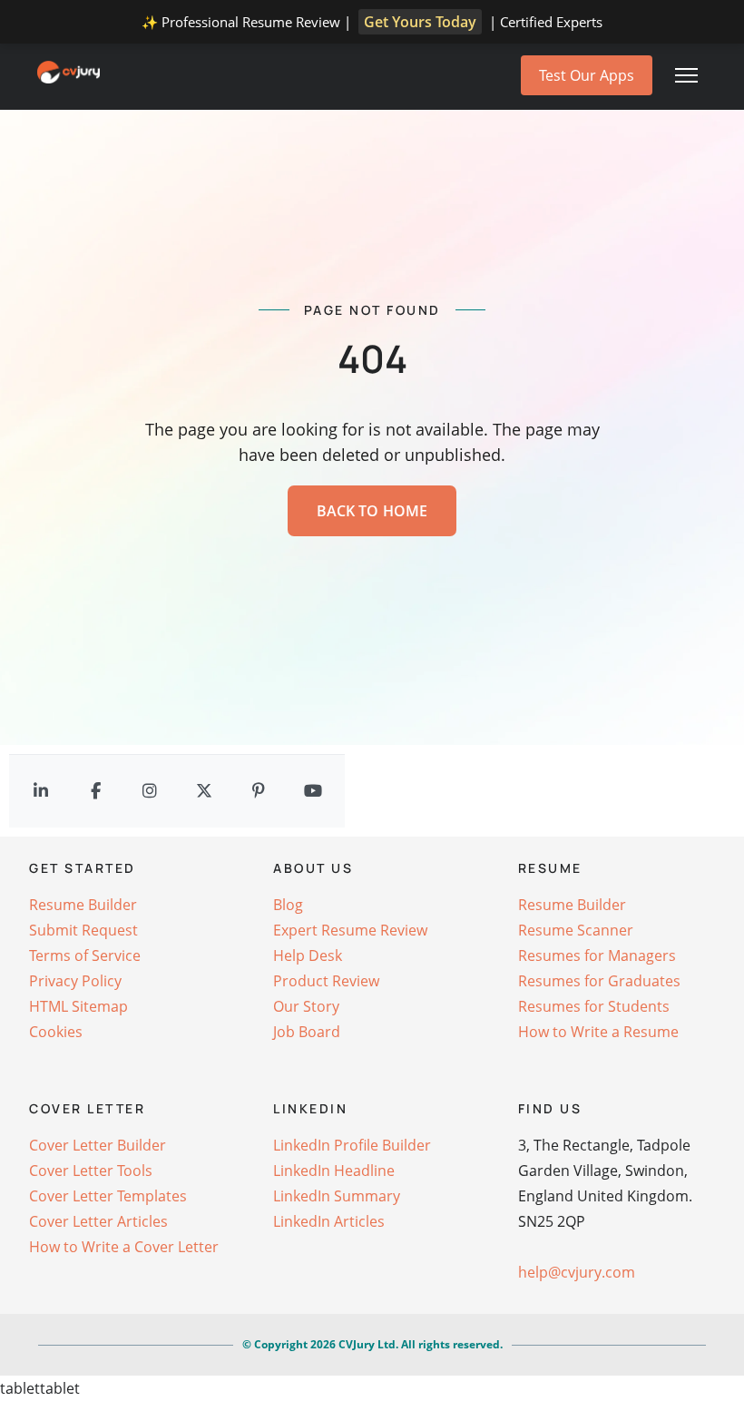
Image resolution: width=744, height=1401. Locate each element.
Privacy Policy (75, 981)
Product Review (326, 981)
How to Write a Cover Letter (124, 1247)
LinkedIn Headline (334, 1171)
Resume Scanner (575, 930)
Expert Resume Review (350, 930)
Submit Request (83, 930)
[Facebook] (95, 791)
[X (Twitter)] (204, 791)
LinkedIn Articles (329, 1221)
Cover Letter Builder (97, 1145)
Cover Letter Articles (98, 1221)
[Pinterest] (258, 791)
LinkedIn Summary (336, 1196)
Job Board (306, 1032)
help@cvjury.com (576, 1272)
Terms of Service (85, 955)
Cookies (56, 1032)
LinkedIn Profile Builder (352, 1145)
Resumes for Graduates (599, 981)
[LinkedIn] (41, 791)
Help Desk (307, 955)
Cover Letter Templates (108, 1196)
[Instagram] (150, 791)
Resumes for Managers (597, 955)
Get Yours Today (420, 22)
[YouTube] (313, 791)
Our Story (306, 1006)
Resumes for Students (594, 1006)
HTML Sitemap (78, 1006)
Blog (288, 905)
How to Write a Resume (598, 1032)
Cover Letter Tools (90, 1171)
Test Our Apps (586, 75)
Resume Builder (83, 905)
